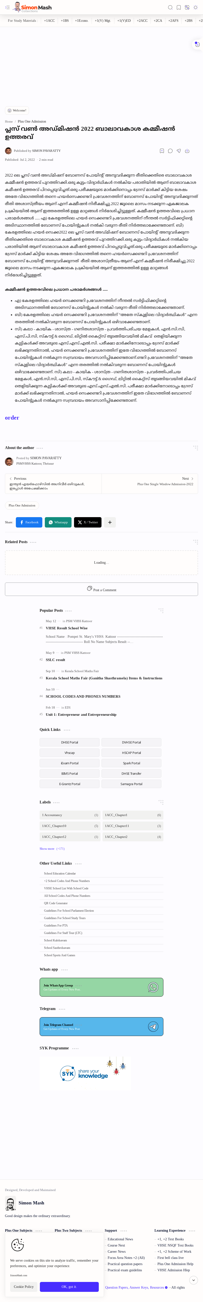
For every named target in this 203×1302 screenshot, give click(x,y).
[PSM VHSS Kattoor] (79, 621)
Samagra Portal (131, 784)
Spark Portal (131, 763)
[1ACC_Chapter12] (70, 836)
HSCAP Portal (131, 752)
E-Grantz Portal (69, 784)
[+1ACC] (49, 21)
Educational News (120, 1239)
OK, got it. (69, 1287)
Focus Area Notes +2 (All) (126, 1258)
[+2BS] (189, 21)
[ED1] (68, 707)
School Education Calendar (60, 873)
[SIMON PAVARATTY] (37, 151)
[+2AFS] (173, 21)
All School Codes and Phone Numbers (67, 896)
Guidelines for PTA (56, 925)
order (12, 417)
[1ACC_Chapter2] (132, 836)
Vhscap (70, 752)
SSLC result (55, 660)
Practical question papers (125, 1264)
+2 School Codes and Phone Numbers (67, 881)
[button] (7, 7)
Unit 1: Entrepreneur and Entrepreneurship (81, 714)
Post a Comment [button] (104, 590)
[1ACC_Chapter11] (132, 826)
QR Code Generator (56, 903)
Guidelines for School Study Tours (65, 918)
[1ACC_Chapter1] (132, 815)
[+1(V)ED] (124, 21)
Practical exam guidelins (125, 1270)
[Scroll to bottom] (193, 1280)
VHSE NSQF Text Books (175, 1245)
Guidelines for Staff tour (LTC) (63, 933)
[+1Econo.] (82, 21)
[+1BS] (65, 21)
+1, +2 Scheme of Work (174, 1251)
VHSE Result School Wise (67, 628)
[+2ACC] (142, 21)
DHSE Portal (69, 742)
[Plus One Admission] (22, 505)
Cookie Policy (24, 1287)
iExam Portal (69, 763)
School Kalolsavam (55, 940)
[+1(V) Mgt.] (103, 21)
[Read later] (162, 151)
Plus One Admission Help (175, 1264)
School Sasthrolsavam (57, 948)
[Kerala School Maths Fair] (82, 671)
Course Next (116, 1245)
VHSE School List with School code (66, 888)
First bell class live (170, 1258)
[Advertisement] (101, 61)
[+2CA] (158, 21)
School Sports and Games (59, 955)
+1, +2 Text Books (170, 1239)
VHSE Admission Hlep (173, 1270)
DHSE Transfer (131, 773)
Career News (117, 1251)
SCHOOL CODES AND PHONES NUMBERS (83, 696)
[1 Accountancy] (70, 815)
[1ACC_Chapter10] (70, 826)
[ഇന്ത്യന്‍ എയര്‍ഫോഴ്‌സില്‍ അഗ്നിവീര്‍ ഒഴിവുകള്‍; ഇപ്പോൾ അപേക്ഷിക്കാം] (53, 484)
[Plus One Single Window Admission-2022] (150, 484)
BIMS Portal (69, 773)
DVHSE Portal (131, 742)
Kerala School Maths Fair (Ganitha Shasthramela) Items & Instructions (104, 678)
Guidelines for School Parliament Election (69, 910)
